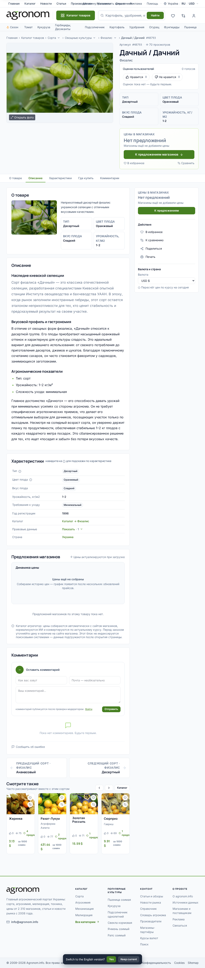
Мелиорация (83, 915)
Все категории (85, 922)
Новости (46, 3)
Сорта (52, 37)
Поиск (144, 944)
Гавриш (109, 824)
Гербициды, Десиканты (63, 27)
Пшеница (190, 27)
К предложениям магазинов (156, 154)
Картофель (117, 27)
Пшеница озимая (119, 899)
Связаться (180, 925)
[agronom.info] (28, 15)
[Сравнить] (30, 804)
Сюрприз (111, 818)
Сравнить (187, 163)
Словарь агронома (153, 915)
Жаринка (15, 818)
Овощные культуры (78, 37)
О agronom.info (183, 896)
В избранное (135, 163)
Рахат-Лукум (50, 818)
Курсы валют (149, 938)
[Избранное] (173, 15)
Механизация (84, 908)
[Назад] (99, 788)
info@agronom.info (24, 922)
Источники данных (185, 902)
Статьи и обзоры (151, 896)
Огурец (154, 27)
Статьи (61, 3)
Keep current (129, 959)
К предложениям (166, 210)
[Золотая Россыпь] (84, 803)
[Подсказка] (20, 471)
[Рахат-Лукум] (52, 803)
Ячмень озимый (118, 929)
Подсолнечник (95, 27)
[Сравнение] (183, 15)
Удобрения (136, 27)
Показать (70, 529)
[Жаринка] (21, 803)
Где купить (85, 178)
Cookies (179, 962)
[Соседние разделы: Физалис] (115, 37)
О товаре (15, 178)
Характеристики (60, 178)
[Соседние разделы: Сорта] (58, 37)
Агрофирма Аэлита (48, 825)
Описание (35, 178)
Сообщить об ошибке (30, 746)
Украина (67, 537)
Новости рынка (150, 902)
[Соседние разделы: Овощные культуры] (94, 37)
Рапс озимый (117, 935)
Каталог (29, 3)
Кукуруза (43, 27)
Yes (111, 959)
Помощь (152, 3)
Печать (150, 256)
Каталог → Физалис (75, 521)
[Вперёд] (109, 788)
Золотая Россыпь (78, 819)
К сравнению (155, 240)
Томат (28, 27)
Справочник (124, 3)
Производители (150, 921)
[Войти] (194, 15)
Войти (88, 709)
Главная (14, 3)
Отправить (111, 709)
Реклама (179, 919)
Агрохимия (82, 902)
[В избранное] (30, 797)
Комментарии (109, 178)
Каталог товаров (32, 37)
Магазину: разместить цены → (104, 3)
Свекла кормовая (120, 922)
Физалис (106, 37)
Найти (155, 15)
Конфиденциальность (156, 962)
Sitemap (193, 962)
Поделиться (154, 248)
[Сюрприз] (115, 803)
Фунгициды (171, 27)
